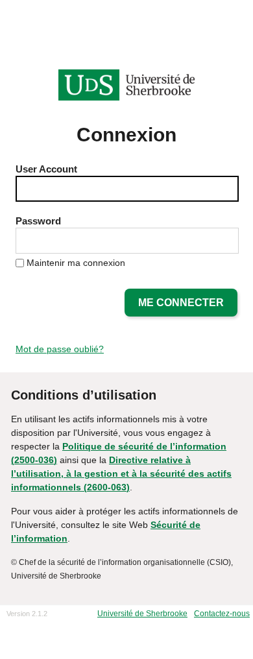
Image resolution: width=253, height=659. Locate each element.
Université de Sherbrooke (142, 613)
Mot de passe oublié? (60, 349)
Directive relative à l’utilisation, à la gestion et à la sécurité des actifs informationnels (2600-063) (121, 473)
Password (38, 220)
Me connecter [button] (181, 302)
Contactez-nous (222, 613)
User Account (46, 168)
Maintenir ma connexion (76, 263)
